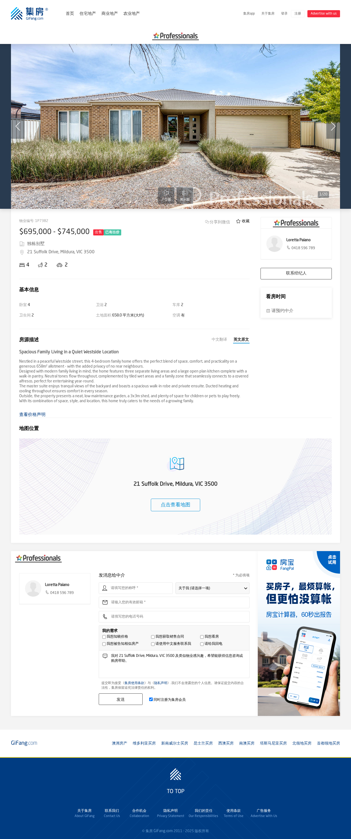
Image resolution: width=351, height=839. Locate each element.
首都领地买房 (328, 743)
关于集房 (267, 13)
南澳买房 (246, 743)
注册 (298, 13)
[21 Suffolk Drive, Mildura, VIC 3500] (175, 126)
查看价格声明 (32, 415)
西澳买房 (226, 743)
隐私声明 (160, 683)
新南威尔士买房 (174, 743)
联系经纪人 (296, 273)
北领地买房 (302, 743)
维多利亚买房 (144, 743)
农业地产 (131, 14)
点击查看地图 (175, 504)
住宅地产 (88, 14)
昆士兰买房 (203, 743)
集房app (249, 13)
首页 (70, 14)
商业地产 (109, 14)
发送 (121, 699)
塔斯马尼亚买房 (273, 743)
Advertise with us (324, 13)
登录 (284, 13)
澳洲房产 (119, 743)
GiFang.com (163, 831)
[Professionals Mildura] (175, 35)
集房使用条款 (134, 683)
